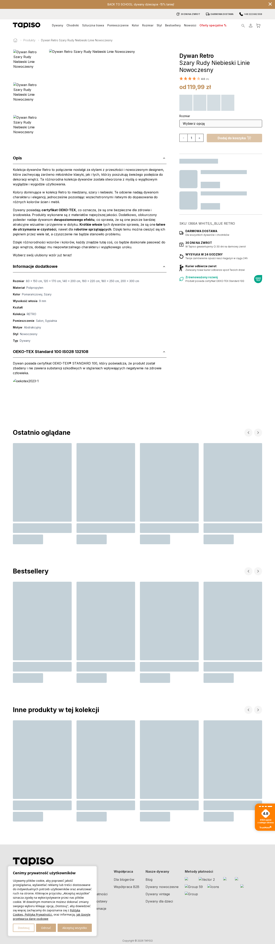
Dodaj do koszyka (232, 138)
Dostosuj (24, 928)
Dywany (57, 25)
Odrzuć (46, 928)
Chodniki (72, 25)
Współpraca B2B (126, 887)
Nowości (190, 25)
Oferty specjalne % (213, 25)
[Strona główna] (15, 40)
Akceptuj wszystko (74, 928)
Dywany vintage (158, 894)
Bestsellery (173, 25)
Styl (159, 25)
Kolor (135, 25)
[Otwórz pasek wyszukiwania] (243, 25)
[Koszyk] (258, 25)
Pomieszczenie (118, 25)
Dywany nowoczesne (162, 887)
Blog (149, 880)
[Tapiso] (26, 25)
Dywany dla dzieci (159, 901)
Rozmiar (147, 25)
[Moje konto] (250, 25)
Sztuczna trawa (93, 25)
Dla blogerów (124, 880)
